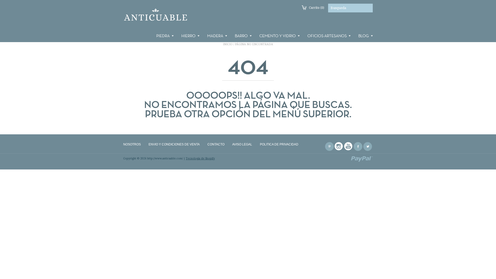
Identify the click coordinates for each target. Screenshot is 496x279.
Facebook (358, 146)
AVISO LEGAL (242, 144)
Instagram (339, 146)
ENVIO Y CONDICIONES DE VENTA (174, 144)
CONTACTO (215, 144)
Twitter (367, 146)
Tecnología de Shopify (200, 158)
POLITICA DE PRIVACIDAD (279, 144)
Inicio (228, 44)
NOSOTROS (132, 144)
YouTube (348, 146)
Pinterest (329, 146)
